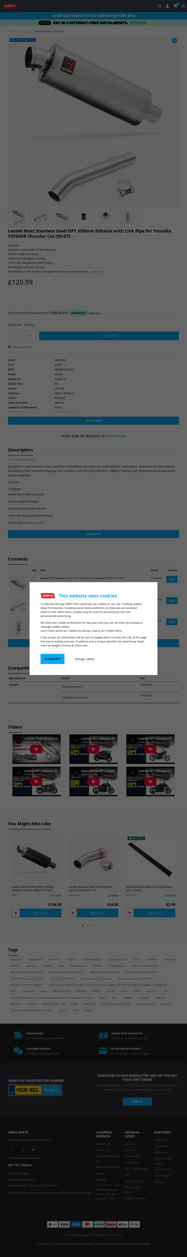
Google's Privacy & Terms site (69, 645)
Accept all (51, 658)
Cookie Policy (114, 630)
